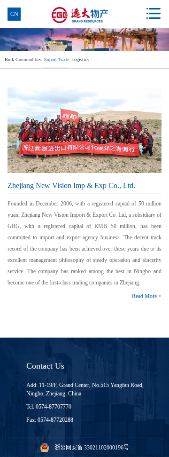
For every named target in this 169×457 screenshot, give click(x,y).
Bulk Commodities (23, 59)
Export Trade (56, 59)
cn (14, 14)
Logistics (80, 59)
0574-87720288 (55, 420)
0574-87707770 (53, 406)
